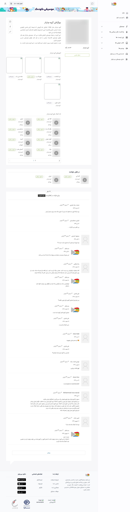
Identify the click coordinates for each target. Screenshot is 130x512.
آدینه (21, 139)
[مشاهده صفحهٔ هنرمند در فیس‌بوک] (10, 27)
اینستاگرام (39, 480)
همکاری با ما (55, 488)
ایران (21, 119)
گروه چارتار (58, 79)
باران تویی (57, 103)
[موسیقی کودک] (49, 11)
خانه (123, 13)
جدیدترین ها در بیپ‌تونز (117, 54)
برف (50, 149)
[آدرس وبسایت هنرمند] (10, 32)
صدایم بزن (20, 129)
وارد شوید (41, 196)
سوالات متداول (55, 491)
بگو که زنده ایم (47, 129)
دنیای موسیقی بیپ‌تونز (117, 59)
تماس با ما (56, 484)
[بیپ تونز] (114, 4)
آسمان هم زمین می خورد (16, 149)
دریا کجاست (57, 76)
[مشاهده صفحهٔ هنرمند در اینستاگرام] (10, 21)
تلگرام (40, 488)
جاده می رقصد (19, 76)
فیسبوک (40, 484)
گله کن (49, 119)
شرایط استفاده (55, 480)
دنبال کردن (77, 55)
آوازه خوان (48, 139)
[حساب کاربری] (5, 3)
